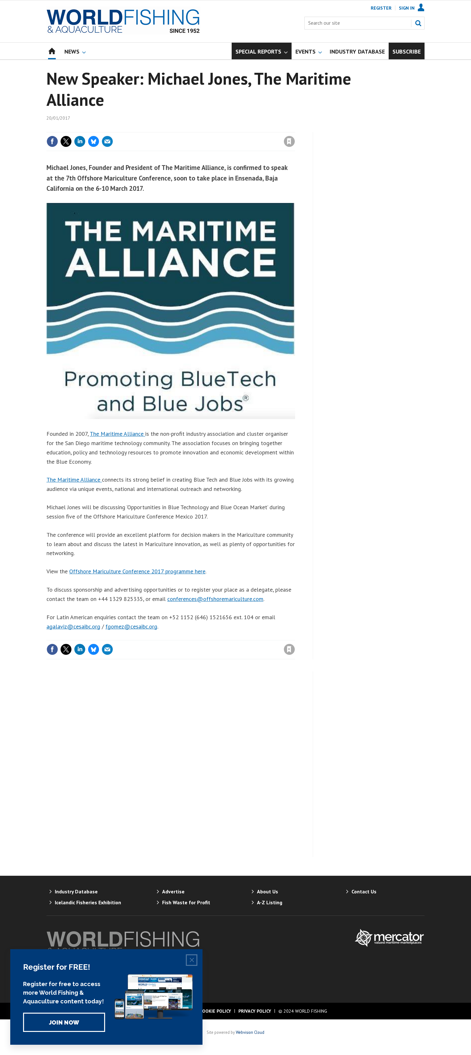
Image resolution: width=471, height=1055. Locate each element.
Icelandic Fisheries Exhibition (88, 902)
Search (418, 23)
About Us (267, 891)
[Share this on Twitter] (66, 141)
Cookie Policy (215, 1011)
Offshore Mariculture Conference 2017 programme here (137, 571)
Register (381, 8)
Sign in (214, 128)
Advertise (173, 891)
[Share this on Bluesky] (93, 141)
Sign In (407, 8)
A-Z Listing (269, 902)
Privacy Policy (254, 1011)
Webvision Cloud (250, 1032)
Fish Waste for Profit (186, 902)
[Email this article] (107, 141)
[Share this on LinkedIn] (80, 141)
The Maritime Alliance (117, 433)
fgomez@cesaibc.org (131, 626)
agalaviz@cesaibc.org (73, 626)
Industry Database (76, 891)
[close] (294, 128)
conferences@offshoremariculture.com (215, 599)
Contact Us (363, 891)
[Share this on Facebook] (52, 141)
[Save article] (289, 141)
